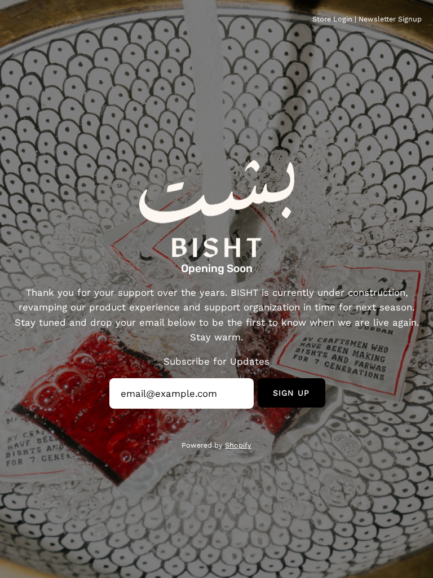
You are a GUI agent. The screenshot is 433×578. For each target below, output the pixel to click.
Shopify (238, 445)
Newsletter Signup (390, 19)
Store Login (332, 19)
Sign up (291, 392)
